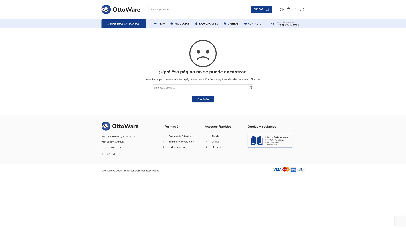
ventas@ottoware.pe (113, 141)
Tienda (215, 136)
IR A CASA (203, 99)
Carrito (215, 141)
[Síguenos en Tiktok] (114, 154)
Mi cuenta (217, 147)
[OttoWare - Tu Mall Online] (121, 9)
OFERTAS (233, 23)
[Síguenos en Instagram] (108, 154)
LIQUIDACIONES (208, 23)
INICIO (161, 23)
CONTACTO (254, 23)
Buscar (259, 9)
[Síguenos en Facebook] (103, 154)
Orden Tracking (177, 147)
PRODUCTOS (182, 23)
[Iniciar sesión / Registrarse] (282, 9)
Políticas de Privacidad (181, 136)
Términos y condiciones (181, 141)
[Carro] (288, 9)
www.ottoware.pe (112, 147)
